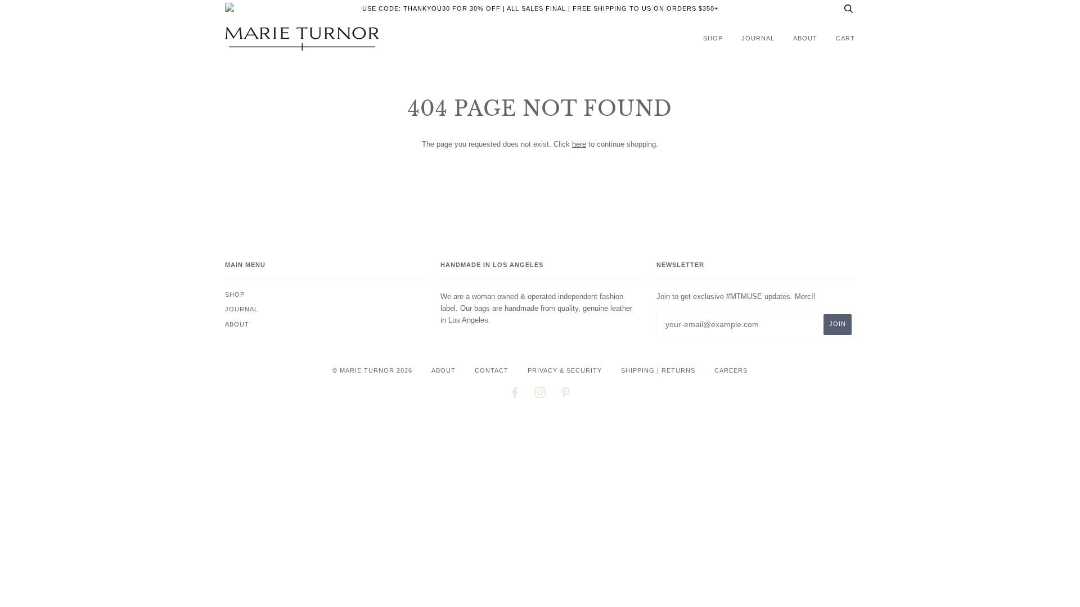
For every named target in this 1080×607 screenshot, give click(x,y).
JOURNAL (758, 38)
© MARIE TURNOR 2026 (372, 370)
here (579, 144)
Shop (713, 38)
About (805, 38)
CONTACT (491, 370)
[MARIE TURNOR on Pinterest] (566, 394)
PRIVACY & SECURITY (565, 370)
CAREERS (731, 370)
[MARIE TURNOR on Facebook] (515, 394)
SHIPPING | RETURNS (658, 370)
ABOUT (443, 370)
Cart (845, 38)
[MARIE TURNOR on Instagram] (540, 394)
